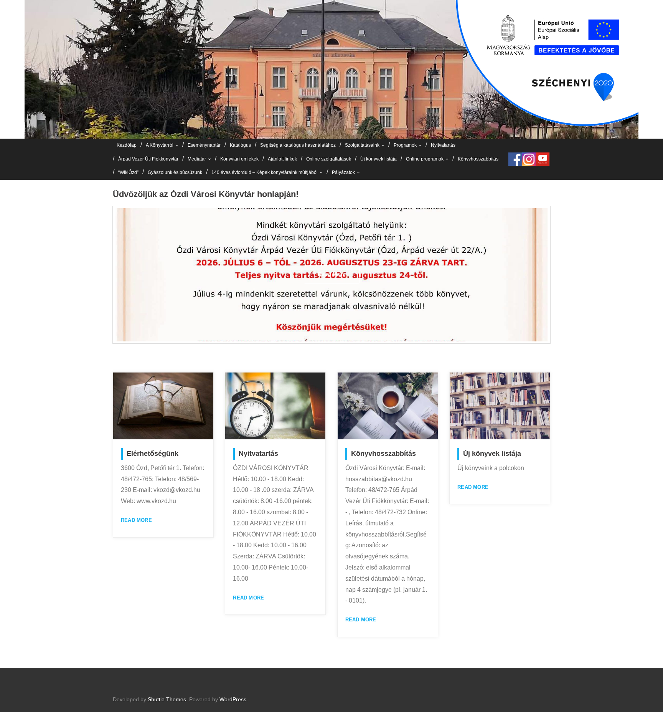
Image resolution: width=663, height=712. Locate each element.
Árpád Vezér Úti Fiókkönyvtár (148, 159)
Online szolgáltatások (328, 159)
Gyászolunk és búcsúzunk (175, 172)
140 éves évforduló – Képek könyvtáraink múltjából (264, 172)
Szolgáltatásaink (362, 145)
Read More (136, 520)
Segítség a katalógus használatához (298, 145)
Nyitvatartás (443, 145)
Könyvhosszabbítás (478, 159)
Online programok (425, 159)
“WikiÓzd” (128, 172)
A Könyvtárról (159, 145)
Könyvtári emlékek (239, 159)
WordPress (232, 699)
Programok (405, 145)
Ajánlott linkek (282, 159)
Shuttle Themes (167, 699)
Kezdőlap (127, 145)
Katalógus (240, 145)
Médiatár (197, 159)
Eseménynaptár (204, 145)
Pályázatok (343, 172)
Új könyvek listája (378, 159)
